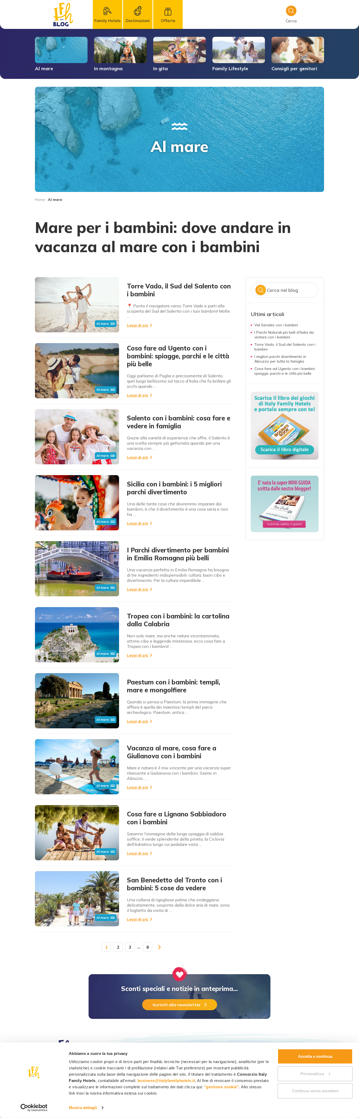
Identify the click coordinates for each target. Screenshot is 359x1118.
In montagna (108, 68)
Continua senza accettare (315, 1091)
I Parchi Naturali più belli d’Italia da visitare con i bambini (284, 334)
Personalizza (312, 1073)
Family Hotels (107, 20)
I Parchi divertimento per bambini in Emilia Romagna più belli (178, 554)
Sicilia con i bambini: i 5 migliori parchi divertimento (174, 488)
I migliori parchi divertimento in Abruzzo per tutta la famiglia (280, 359)
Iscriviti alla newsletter (177, 1004)
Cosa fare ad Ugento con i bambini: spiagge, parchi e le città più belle (178, 356)
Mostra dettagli (83, 1107)
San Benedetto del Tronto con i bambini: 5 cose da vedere (174, 884)
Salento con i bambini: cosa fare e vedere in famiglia (178, 422)
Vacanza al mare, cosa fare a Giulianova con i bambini (171, 752)
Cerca (260, 290)
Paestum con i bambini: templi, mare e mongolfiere (173, 686)
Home (40, 199)
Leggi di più (137, 325)
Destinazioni (138, 20)
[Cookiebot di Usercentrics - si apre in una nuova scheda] (34, 1108)
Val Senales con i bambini (276, 325)
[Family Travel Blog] (63, 14)
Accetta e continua (315, 1056)
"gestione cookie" (221, 1087)
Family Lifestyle (230, 68)
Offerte (168, 20)
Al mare (44, 68)
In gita (160, 68)
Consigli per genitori (294, 68)
